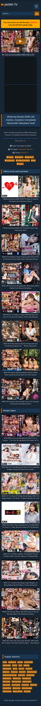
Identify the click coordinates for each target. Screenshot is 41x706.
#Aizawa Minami (7, 688)
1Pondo (5, 662)
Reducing (11, 157)
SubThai (15, 668)
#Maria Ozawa (16, 688)
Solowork (21, 163)
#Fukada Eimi (25, 684)
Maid (34, 160)
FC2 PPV (14, 665)
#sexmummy (21, 675)
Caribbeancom (12, 662)
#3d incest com (17, 678)
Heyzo (20, 665)
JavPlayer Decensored (24, 160)
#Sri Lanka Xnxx (26, 678)
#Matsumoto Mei (27, 681)
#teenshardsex (30, 675)
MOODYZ (24, 153)
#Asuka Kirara (6, 684)
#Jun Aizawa (27, 691)
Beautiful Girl (20, 157)
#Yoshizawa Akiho (16, 681)
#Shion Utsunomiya (27, 688)
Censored (20, 662)
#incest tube (22, 671)
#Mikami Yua (33, 684)
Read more (19, 141)
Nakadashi (26, 665)
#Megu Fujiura (6, 681)
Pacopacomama (7, 668)
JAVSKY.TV (10, 4)
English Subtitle (7, 665)
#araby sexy (6, 671)
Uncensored (29, 668)
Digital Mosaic (30, 157)
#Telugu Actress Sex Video (10, 675)
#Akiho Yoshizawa (17, 691)
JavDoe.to (34, 22)
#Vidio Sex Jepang (31, 671)
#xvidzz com (14, 671)
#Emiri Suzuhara (7, 691)
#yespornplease (16, 684)
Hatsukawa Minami (25, 149)
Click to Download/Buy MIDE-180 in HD (19, 55)
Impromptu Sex (10, 160)
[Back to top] (34, 700)
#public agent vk (7, 678)
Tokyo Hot (21, 668)
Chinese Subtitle (28, 662)
